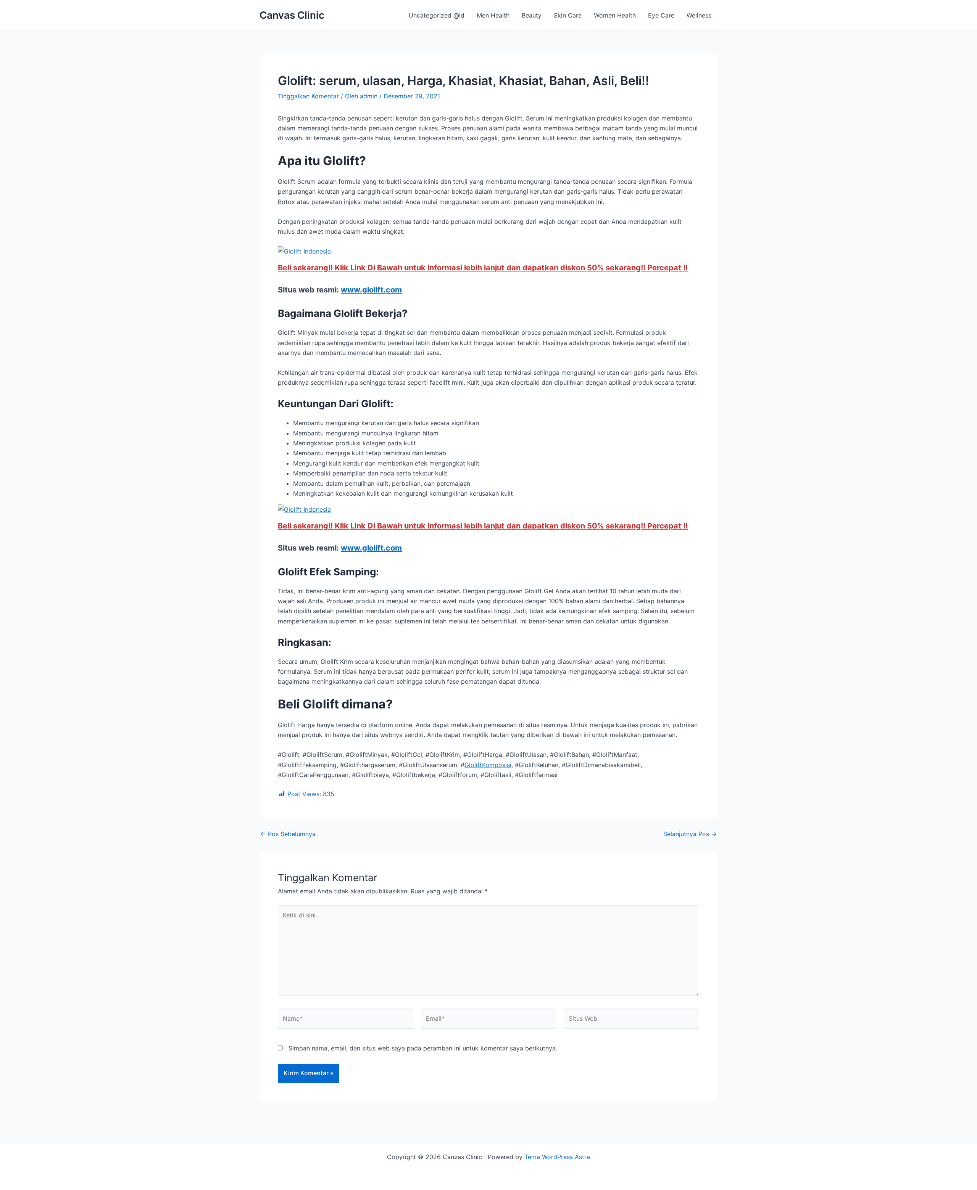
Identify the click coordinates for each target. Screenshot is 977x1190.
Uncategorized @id (436, 15)
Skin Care (568, 15)
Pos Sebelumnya (288, 834)
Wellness (699, 15)
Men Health (493, 15)
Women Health (615, 15)
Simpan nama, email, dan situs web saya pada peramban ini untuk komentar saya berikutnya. (423, 1048)
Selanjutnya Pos (690, 834)
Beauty (532, 15)
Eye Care (661, 15)
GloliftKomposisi (487, 765)
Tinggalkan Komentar (308, 96)
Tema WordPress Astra (557, 1157)
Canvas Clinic (292, 15)
